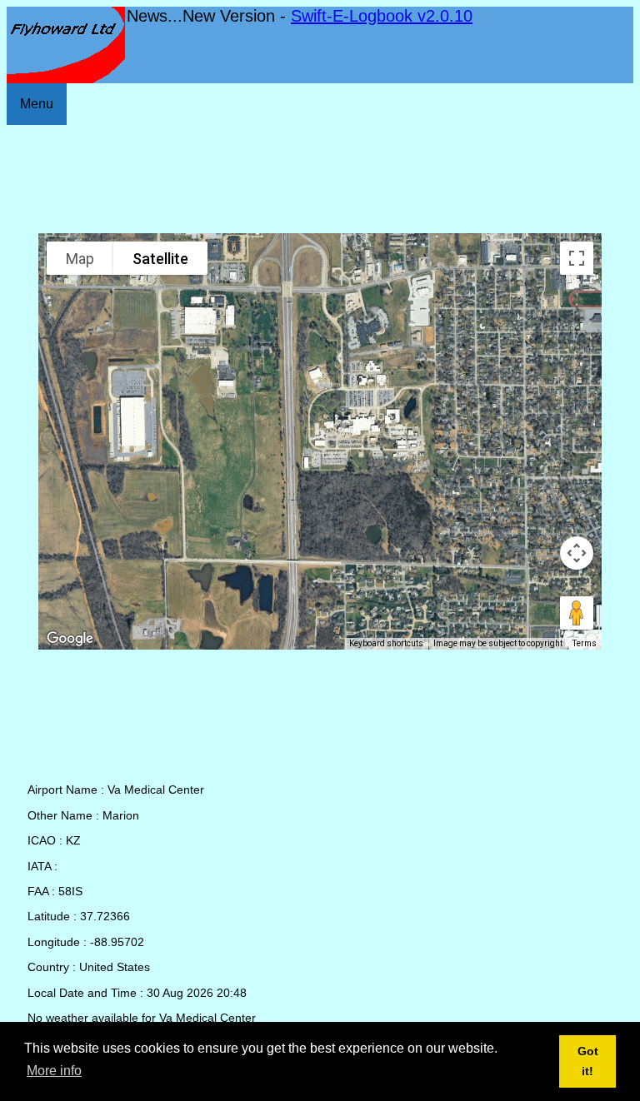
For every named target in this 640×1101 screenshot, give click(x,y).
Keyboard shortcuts (386, 643)
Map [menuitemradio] (80, 258)
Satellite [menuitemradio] (160, 258)
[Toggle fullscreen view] (576, 258)
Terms (584, 643)
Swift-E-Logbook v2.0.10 (381, 16)
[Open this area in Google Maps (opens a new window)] (70, 639)
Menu (36, 104)
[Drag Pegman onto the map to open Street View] (576, 613)
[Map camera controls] (576, 553)
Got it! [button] (588, 1061)
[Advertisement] (320, 179)
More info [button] (54, 1071)
